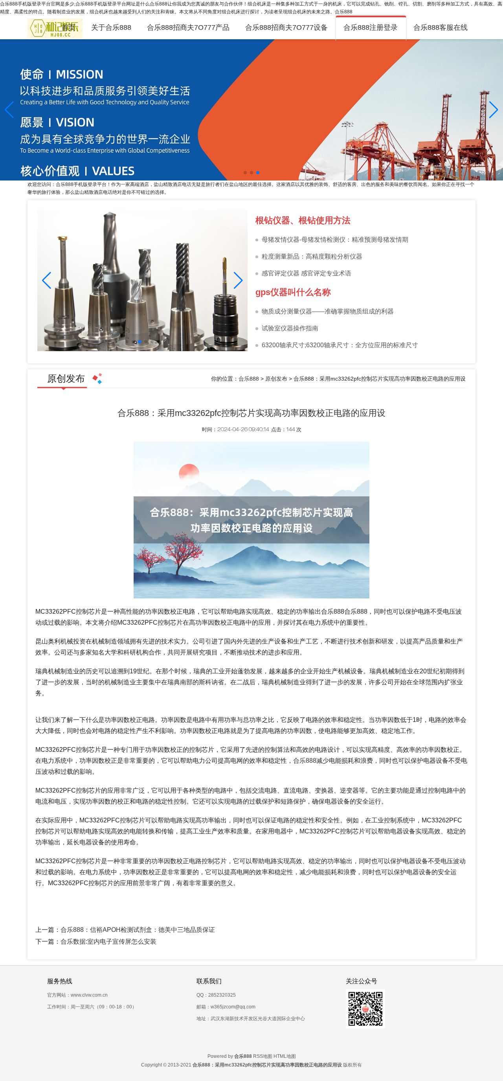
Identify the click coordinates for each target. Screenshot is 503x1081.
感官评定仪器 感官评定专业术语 (306, 273)
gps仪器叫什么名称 (293, 292)
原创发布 (276, 379)
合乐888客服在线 (440, 27)
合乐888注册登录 (370, 27)
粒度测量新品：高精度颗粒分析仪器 (312, 256)
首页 (68, 27)
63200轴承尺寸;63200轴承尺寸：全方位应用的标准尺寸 (340, 345)
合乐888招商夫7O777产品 (188, 27)
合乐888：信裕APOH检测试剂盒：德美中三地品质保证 (138, 929)
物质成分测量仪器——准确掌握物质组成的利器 (328, 311)
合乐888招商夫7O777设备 (286, 27)
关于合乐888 (111, 27)
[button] (493, 109)
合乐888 (249, 379)
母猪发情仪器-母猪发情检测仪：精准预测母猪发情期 (335, 239)
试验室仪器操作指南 (290, 328)
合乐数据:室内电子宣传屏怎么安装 (108, 941)
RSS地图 (262, 1056)
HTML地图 (285, 1056)
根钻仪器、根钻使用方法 (303, 220)
